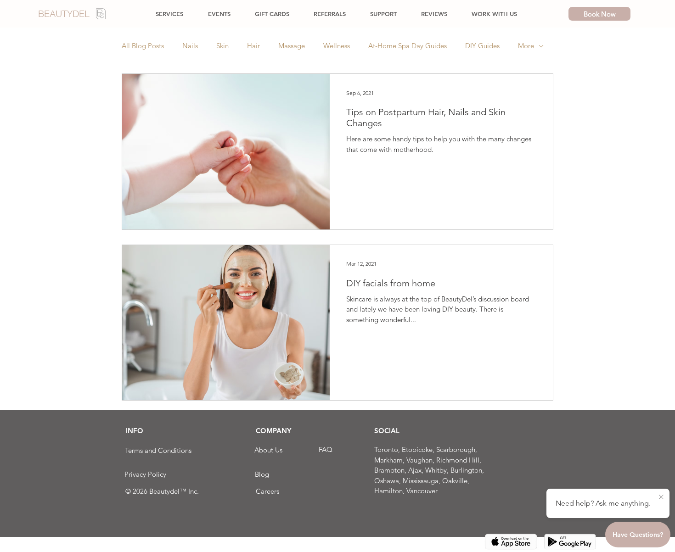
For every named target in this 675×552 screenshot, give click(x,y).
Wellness (336, 46)
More (526, 46)
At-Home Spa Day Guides (407, 46)
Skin (222, 46)
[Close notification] (661, 497)
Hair (253, 46)
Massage (291, 46)
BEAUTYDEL (64, 13)
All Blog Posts (143, 46)
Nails (190, 46)
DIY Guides (482, 46)
